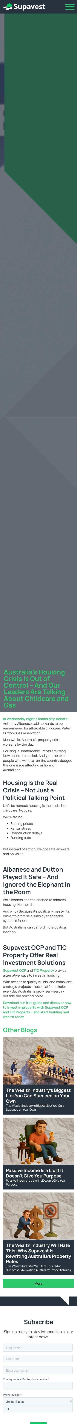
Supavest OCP (14, 970)
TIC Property (44, 970)
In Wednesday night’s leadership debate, (36, 719)
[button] (70, 7)
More (38, 1283)
